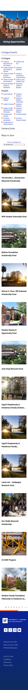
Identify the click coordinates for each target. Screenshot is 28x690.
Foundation (7, 659)
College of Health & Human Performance (8, 75)
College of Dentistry (19, 95)
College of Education (19, 68)
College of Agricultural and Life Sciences (7, 63)
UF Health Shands (21, 114)
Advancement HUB (10, 642)
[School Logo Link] (13, 621)
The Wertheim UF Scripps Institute (8, 123)
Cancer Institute (7, 94)
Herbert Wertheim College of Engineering (8, 85)
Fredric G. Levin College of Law (20, 80)
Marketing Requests (10, 648)
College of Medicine (6, 99)
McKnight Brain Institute (7, 115)
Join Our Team (9, 656)
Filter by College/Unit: (14, 142)
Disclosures (8, 662)
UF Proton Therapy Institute (21, 119)
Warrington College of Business (19, 85)
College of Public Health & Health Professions (8, 110)
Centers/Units (8, 128)
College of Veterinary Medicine (19, 110)
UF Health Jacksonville (6, 119)
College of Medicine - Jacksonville (19, 100)
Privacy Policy (8, 665)
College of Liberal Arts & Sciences (8, 80)
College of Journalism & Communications (20, 75)
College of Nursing (8, 104)
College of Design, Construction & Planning (8, 69)
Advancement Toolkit (11, 645)
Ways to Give (7, 135)
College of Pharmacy (19, 105)
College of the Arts (20, 62)
